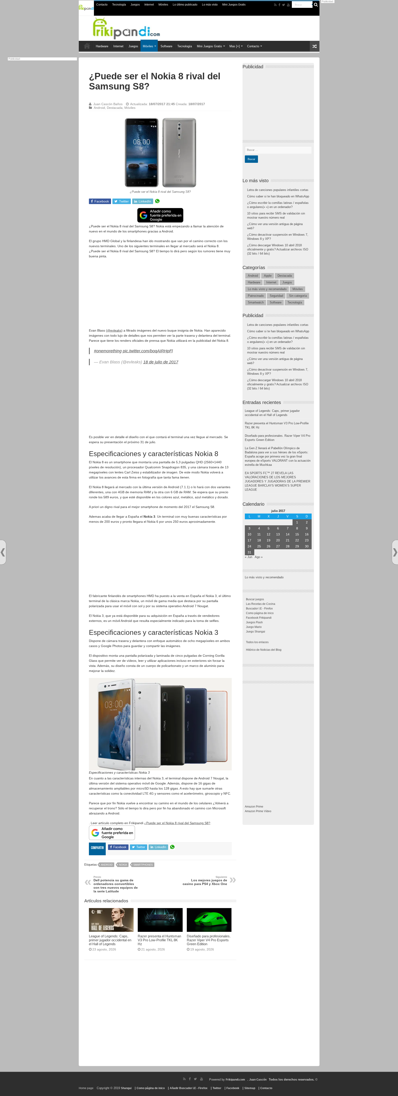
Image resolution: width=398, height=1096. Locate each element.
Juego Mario (254, 627)
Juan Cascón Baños (108, 104)
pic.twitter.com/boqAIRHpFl (148, 351)
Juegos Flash (254, 622)
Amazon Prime (254, 806)
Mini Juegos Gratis (234, 4)
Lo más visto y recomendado (267, 289)
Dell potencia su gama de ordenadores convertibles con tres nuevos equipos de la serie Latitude (116, 884)
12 (268, 534)
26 (268, 546)
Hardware (102, 46)
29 (297, 546)
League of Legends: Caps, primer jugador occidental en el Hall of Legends (110, 940)
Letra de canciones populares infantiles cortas (277, 190)
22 (297, 540)
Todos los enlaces (257, 642)
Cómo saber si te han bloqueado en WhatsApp (278, 196)
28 (288, 546)
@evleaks (114, 330)
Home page (86, 1088)
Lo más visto (210, 4)
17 (249, 540)
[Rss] (275, 5)
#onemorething (108, 351)
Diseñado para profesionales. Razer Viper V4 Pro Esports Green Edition (209, 940)
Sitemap (249, 1088)
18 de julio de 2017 (160, 362)
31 (249, 552)
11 (259, 534)
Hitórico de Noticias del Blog (263, 649)
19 (268, 540)
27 (278, 546)
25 (259, 546)
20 (278, 540)
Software (166, 46)
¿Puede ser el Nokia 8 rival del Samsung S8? (177, 823)
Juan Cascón (257, 1079)
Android (99, 108)
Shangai (126, 1088)
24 (249, 546)
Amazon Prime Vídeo (258, 811)
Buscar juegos (255, 599)
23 (307, 540)
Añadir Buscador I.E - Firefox (189, 1088)
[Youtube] (288, 5)
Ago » (259, 557)
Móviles (163, 4)
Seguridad (276, 295)
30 (307, 546)
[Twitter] (284, 5)
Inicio (87, 45)
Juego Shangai (255, 631)
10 (249, 534)
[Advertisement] (160, 295)
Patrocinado (256, 295)
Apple (268, 275)
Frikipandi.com (235, 1079)
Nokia (123, 864)
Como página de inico (260, 613)
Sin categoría (298, 295)
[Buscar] (316, 4)
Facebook (232, 1088)
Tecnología (119, 4)
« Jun (248, 557)
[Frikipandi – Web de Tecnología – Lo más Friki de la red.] (132, 27)
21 (288, 540)
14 (288, 534)
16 (307, 534)
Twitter (217, 1088)
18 (259, 540)
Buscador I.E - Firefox (259, 608)
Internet (149, 4)
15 (297, 534)
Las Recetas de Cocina (260, 604)
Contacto (102, 4)
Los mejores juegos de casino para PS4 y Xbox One (205, 881)
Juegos (135, 4)
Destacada (115, 108)
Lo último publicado (185, 4)
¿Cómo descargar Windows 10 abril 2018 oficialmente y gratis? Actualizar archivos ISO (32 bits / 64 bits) (277, 249)
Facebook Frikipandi (259, 617)
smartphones (143, 864)
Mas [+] (234, 46)
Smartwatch (256, 302)
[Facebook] (279, 5)
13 (278, 534)
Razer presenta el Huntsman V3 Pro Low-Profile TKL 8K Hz (159, 940)
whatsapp (157, 201)
